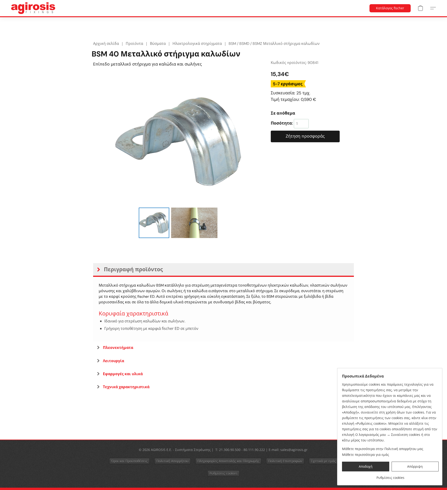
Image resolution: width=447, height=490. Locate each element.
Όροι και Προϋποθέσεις (129, 461)
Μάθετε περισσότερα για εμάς (365, 454)
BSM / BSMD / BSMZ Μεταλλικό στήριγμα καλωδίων (274, 43)
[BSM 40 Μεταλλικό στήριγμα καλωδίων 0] (154, 223)
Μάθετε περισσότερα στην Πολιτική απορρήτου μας (382, 449)
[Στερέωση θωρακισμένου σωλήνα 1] (194, 223)
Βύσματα (158, 43)
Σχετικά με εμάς (323, 461)
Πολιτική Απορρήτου (172, 461)
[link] (390, 475)
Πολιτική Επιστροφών (285, 461)
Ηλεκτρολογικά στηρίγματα (197, 43)
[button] (33, 8)
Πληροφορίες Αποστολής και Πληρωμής (228, 461)
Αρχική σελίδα (106, 43)
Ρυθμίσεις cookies (223, 473)
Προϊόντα (134, 43)
